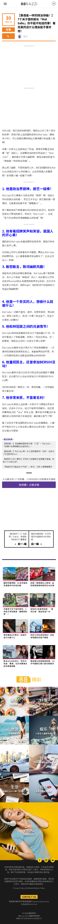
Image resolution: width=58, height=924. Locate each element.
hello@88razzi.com (29, 904)
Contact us (29, 896)
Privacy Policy (19, 888)
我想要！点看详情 (29, 485)
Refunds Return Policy (35, 888)
